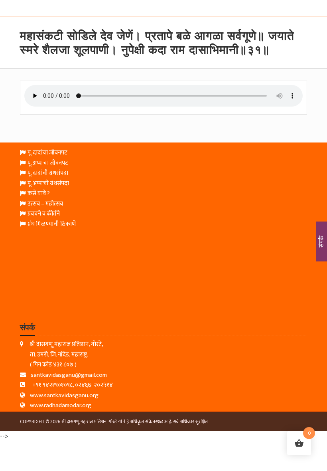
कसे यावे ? (39, 193)
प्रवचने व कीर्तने (44, 214)
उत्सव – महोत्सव (45, 204)
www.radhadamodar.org (60, 405)
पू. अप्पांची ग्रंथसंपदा (48, 183)
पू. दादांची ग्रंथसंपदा (48, 173)
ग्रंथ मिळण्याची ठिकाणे (52, 224)
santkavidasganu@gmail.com (69, 375)
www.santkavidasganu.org (64, 395)
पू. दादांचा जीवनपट (47, 153)
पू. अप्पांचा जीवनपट (48, 163)
